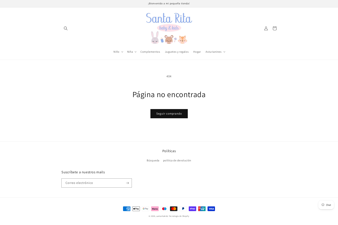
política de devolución (177, 160)
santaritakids (162, 216)
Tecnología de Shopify (179, 216)
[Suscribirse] (127, 183)
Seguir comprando (169, 113)
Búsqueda (153, 160)
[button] (65, 28)
